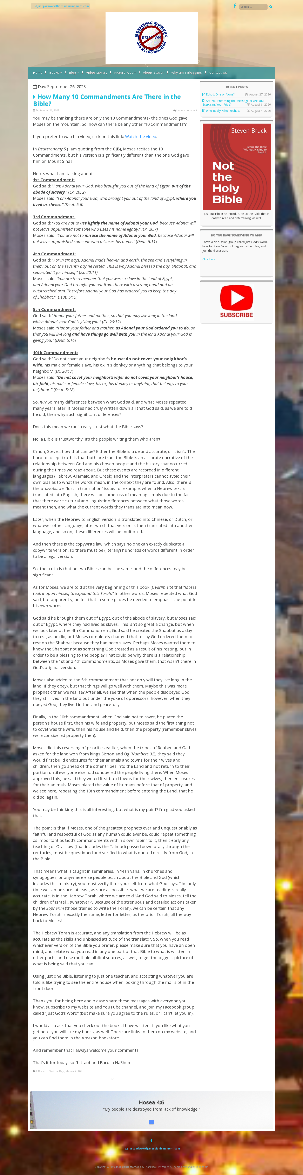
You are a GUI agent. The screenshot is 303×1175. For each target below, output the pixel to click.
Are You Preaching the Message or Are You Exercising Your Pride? (233, 102)
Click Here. (209, 259)
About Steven (154, 72)
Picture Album (125, 72)
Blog (72, 72)
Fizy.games (162, 1167)
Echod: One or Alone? (220, 94)
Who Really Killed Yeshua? (223, 111)
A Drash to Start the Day (50, 1071)
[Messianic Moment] (152, 63)
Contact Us (218, 72)
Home (38, 72)
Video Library (97, 72)
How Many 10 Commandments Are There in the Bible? (107, 100)
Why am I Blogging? (187, 72)
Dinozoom (202, 1167)
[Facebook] (235, 6)
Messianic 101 (74, 1071)
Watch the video (140, 136)
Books (54, 72)
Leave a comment (186, 110)
